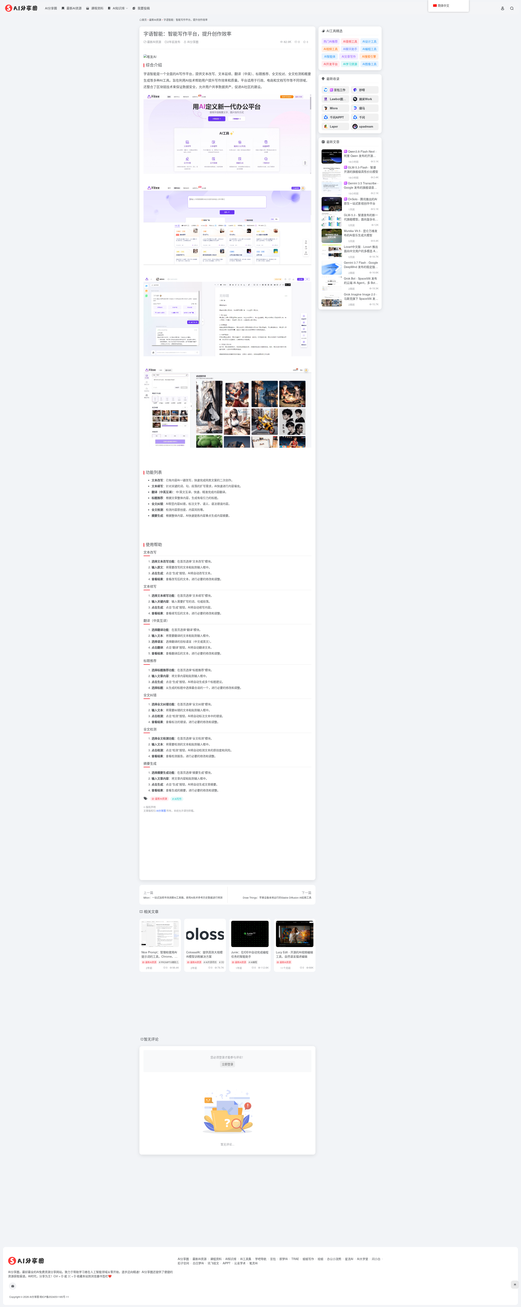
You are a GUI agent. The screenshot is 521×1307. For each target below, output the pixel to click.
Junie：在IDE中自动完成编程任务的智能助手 (249, 954)
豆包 (273, 1259)
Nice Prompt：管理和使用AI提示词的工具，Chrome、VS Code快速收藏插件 (159, 956)
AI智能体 (329, 56)
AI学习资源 (350, 64)
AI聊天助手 (350, 49)
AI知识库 (230, 1259)
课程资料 (216, 1259)
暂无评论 (151, 1039)
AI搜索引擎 (369, 56)
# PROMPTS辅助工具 (170, 962)
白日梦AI (198, 1263)
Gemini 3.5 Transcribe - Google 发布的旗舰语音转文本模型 (361, 187)
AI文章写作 (349, 56)
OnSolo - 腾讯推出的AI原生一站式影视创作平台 (360, 201)
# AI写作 (177, 799)
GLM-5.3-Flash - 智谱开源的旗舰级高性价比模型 (361, 169)
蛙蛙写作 (308, 1259)
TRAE (295, 1259)
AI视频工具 (331, 49)
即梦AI (283, 1259)
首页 (144, 19)
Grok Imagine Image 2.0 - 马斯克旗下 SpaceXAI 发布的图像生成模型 (361, 298)
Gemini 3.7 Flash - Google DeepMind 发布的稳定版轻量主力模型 (361, 266)
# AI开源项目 (210, 962)
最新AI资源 (155, 19)
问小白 (376, 1259)
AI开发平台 (331, 64)
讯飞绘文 (213, 1263)
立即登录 (227, 1064)
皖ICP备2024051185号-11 (54, 1296)
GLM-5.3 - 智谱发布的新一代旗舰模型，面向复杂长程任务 (361, 219)
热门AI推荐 (331, 41)
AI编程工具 (369, 49)
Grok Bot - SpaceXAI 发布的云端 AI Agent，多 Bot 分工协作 (360, 282)
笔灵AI (253, 1263)
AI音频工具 (350, 41)
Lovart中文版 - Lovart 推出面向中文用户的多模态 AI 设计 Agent (361, 251)
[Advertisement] (227, 844)
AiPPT (227, 1263)
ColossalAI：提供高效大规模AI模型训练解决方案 (204, 954)
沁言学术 (240, 1263)
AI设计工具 (369, 41)
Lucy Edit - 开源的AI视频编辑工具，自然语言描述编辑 (294, 954)
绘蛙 (320, 1259)
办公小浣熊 (334, 1259)
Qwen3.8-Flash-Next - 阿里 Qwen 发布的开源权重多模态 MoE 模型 (360, 155)
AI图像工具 (369, 64)
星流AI (349, 1259)
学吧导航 (260, 1259)
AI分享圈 (51, 8)
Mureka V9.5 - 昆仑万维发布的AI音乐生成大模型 (360, 233)
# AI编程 (253, 962)
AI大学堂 (362, 1259)
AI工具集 (245, 1259)
